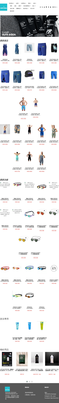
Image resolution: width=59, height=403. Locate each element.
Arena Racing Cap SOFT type (29, 87)
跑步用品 (25, 8)
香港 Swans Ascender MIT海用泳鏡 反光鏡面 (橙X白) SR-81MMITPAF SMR (17, 280)
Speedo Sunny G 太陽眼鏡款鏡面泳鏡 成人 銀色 (54, 226)
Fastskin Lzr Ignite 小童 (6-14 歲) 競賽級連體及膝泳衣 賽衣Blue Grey (17, 60)
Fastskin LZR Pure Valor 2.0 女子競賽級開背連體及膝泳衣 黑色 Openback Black (29, 168)
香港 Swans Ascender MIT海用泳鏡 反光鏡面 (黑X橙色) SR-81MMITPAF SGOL (41, 199)
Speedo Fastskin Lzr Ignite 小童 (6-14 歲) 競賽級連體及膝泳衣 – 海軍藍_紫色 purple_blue (5, 60)
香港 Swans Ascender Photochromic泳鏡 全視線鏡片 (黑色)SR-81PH (54, 199)
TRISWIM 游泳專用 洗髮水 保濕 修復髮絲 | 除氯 (29, 338)
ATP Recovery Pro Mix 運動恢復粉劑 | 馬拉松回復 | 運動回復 (22, 370)
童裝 (11, 6)
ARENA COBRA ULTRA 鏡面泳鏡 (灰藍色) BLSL (17, 226)
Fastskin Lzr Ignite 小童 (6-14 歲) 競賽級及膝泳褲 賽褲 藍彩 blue (5, 87)
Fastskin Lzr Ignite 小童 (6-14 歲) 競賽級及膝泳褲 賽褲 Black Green (54, 60)
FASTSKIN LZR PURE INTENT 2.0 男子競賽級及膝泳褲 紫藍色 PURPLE (42, 87)
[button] (27, 382)
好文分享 (32, 8)
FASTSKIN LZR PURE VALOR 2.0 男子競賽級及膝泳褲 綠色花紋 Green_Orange (17, 141)
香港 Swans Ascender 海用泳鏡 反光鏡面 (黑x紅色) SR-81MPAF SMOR (5, 280)
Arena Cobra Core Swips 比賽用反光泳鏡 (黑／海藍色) (54, 280)
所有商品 (11, 3)
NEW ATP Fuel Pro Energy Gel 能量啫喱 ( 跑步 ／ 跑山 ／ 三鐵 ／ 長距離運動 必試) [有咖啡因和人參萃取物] (37, 370)
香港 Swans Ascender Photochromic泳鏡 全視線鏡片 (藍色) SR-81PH (5, 226)
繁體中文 (54, 7)
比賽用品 (23, 3)
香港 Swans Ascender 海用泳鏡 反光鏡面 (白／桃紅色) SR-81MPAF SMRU (29, 199)
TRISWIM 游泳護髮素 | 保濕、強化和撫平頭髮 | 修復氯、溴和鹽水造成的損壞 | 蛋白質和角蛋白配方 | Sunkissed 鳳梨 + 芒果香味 (17, 338)
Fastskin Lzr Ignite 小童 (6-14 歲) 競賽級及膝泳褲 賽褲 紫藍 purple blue (42, 60)
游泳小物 (12, 8)
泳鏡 (15, 6)
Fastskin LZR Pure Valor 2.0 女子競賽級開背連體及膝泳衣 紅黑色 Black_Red (29, 141)
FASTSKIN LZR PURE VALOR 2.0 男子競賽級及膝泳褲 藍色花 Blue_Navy (5, 141)
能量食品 (18, 8)
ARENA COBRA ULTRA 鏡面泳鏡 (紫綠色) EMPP (29, 226)
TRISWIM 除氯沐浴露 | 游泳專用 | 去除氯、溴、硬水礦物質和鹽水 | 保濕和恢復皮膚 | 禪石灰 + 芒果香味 (42, 338)
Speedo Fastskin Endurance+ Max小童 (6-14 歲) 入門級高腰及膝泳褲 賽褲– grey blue (29, 60)
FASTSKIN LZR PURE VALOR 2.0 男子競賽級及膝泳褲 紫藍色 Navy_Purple (35, 114)
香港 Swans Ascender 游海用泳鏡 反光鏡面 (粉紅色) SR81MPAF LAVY (17, 199)
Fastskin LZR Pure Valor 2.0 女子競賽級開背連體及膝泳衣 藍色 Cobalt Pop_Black (41, 141)
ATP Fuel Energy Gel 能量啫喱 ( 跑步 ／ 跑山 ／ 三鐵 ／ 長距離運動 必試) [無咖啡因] (52, 370)
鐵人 (34, 6)
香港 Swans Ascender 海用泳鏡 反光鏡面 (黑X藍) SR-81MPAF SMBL (42, 280)
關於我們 (12, 11)
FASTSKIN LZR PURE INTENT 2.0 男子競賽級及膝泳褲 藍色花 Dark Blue (54, 87)
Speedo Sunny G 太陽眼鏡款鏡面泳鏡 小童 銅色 (23, 253)
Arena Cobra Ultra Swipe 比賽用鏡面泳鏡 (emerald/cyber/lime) (17, 308)
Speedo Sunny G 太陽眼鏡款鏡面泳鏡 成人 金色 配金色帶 (41, 226)
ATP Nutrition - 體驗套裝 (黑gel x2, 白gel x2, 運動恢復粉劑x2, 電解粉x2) (7, 370)
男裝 (29, 3)
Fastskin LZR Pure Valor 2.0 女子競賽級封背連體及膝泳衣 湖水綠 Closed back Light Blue (17, 168)
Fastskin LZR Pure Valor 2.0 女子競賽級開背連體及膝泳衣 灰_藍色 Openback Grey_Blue (41, 168)
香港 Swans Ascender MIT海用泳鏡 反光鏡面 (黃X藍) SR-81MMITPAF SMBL (29, 280)
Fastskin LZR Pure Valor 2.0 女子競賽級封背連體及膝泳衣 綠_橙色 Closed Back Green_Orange (54, 141)
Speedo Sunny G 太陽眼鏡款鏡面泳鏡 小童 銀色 (35, 253)
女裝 (34, 3)
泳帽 (19, 6)
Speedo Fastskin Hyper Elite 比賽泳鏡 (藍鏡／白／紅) (42, 308)
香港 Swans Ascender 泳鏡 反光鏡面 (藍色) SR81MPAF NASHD (5, 199)
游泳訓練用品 (26, 6)
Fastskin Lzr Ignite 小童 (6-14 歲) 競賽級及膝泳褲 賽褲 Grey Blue (17, 87)
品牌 (17, 3)
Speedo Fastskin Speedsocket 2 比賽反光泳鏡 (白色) (29, 308)
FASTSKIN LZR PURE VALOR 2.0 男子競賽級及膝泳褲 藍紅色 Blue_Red (23, 114)
